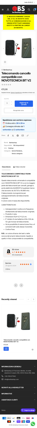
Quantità (6, 98)
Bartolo (8, 263)
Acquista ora (18, 110)
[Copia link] (28, 136)
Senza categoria (17, 153)
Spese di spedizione (16, 92)
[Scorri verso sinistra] (3, 48)
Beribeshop (6, 70)
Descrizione (6, 167)
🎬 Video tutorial (19, 167)
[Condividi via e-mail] (22, 135)
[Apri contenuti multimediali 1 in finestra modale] (18, 48)
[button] (2, 9)
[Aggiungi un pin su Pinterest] (18, 136)
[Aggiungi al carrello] (6, 349)
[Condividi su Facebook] (8, 136)
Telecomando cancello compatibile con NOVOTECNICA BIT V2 (17, 340)
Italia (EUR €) (28, 2)
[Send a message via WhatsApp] (33, 424)
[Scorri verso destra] (33, 48)
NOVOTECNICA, (17, 151)
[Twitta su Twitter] (13, 136)
